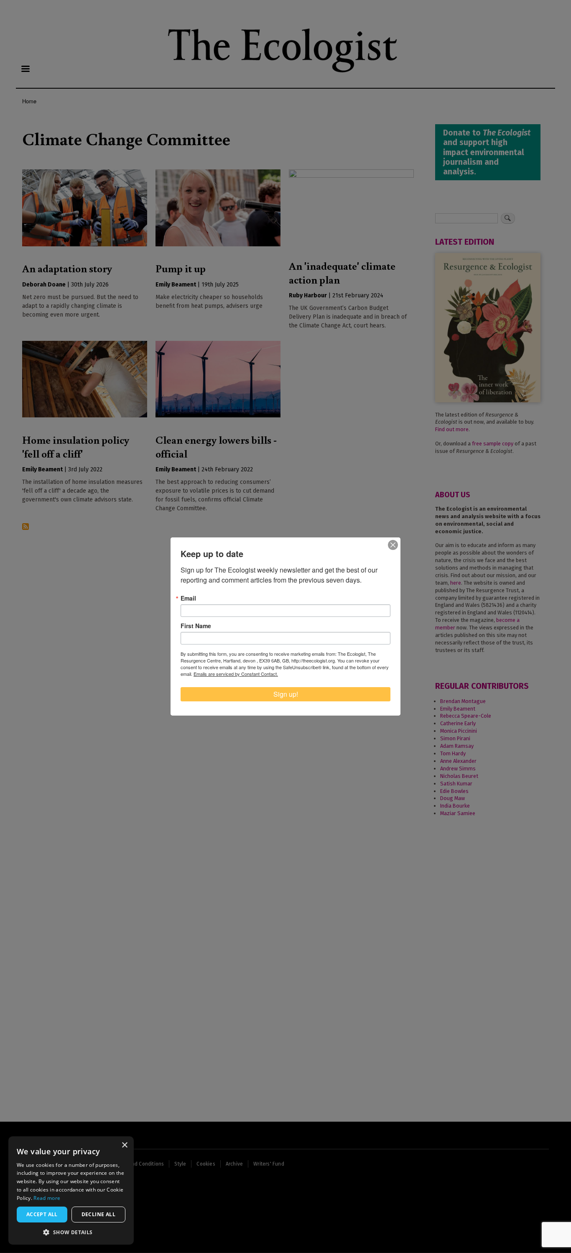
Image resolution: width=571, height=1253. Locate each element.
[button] (71, 1232)
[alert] (71, 1190)
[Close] (393, 545)
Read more (46, 1198)
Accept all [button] (42, 1214)
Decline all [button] (98, 1214)
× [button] (124, 1145)
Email (188, 598)
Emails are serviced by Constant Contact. (236, 673)
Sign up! (285, 694)
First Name (196, 626)
